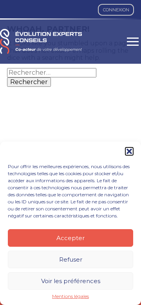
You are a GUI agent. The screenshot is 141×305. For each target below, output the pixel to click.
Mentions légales (70, 296)
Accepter (70, 238)
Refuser (70, 259)
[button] (129, 151)
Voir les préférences (70, 281)
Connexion (116, 10)
